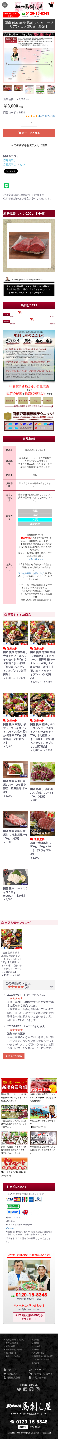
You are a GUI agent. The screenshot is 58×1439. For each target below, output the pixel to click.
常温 (35, 510)
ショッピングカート (42, 1373)
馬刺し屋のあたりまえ (14, 1340)
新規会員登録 (13, 1377)
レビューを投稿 (14, 1056)
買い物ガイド (11, 1353)
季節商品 (35, 524)
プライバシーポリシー (40, 1359)
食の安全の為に (11, 1343)
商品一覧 (35, 1340)
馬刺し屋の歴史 (37, 1353)
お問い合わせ (39, 1377)
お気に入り (12, 1373)
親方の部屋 (10, 1346)
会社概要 (35, 1350)
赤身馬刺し (9, 160)
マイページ (38, 1369)
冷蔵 (35, 515)
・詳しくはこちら (35, 558)
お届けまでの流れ (12, 1356)
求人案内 (35, 1363)
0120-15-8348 (37, 13)
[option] (29, 57)
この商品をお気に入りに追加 (30, 145)
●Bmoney (10, 1228)
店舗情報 (35, 1343)
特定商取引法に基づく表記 (42, 1356)
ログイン (11, 1369)
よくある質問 (36, 1346)
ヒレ (22, 164)
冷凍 (35, 519)
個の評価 (48, 116)
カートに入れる (30, 133)
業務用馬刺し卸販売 (13, 1350)
